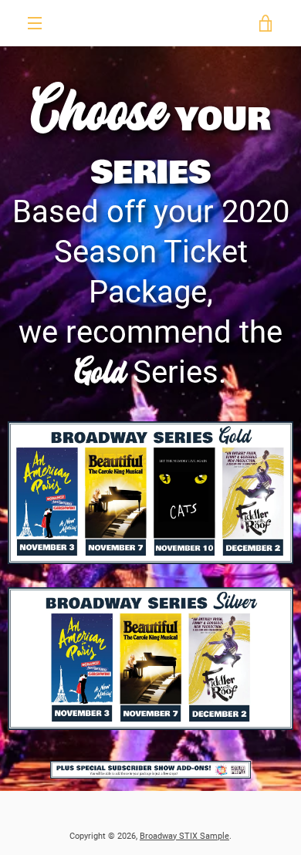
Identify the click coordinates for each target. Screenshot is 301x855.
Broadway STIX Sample (184, 836)
